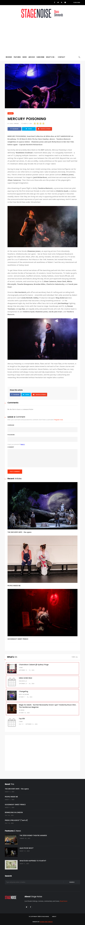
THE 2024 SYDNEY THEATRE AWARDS (33, 835)
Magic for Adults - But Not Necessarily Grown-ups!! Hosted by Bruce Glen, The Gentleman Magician (47, 706)
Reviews (9, 57)
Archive (31, 57)
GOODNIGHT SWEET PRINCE (18, 639)
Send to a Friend (45, 129)
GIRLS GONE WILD (25, 678)
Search (71, 882)
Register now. (58, 420)
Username (11, 425)
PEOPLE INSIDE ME (14, 585)
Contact (61, 57)
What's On (50, 57)
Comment (11, 447)
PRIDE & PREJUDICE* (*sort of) (16, 820)
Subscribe (76, 3)
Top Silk (22, 718)
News (24, 57)
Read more (63, 901)
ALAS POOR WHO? (26, 848)
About (54, 917)
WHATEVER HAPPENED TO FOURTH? (33, 861)
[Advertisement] (42, 36)
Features (17, 57)
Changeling (23, 691)
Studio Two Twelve (46, 922)
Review (11, 113)
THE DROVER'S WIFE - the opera (19, 532)
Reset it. (23, 444)
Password (11, 435)
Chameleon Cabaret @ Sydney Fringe (34, 664)
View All (75, 657)
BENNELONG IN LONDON (14, 812)
